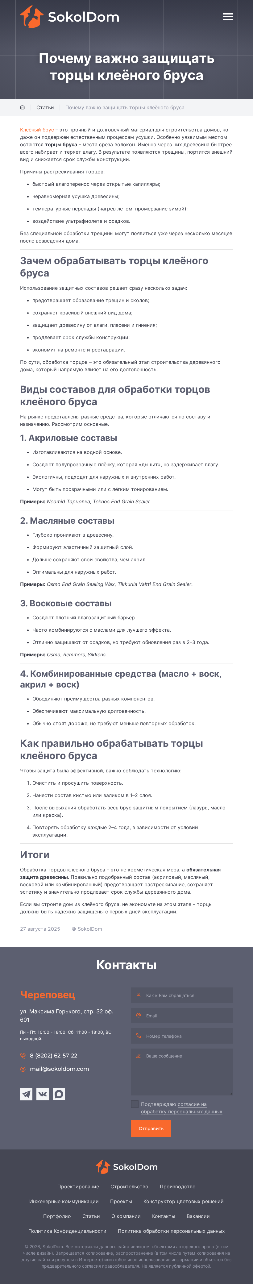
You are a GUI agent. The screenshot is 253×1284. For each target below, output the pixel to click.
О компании (126, 1216)
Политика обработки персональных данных (171, 1231)
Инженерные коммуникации (64, 1201)
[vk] (42, 1094)
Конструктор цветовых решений (183, 1201)
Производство (178, 1186)
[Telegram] (26, 1094)
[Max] (59, 1094)
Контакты (163, 1216)
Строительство (129, 1186)
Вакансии (198, 1216)
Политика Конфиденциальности (67, 1231)
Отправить (151, 1128)
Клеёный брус (37, 130)
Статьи (91, 1216)
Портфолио (57, 1216)
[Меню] (228, 16)
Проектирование (78, 1186)
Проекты (121, 1201)
